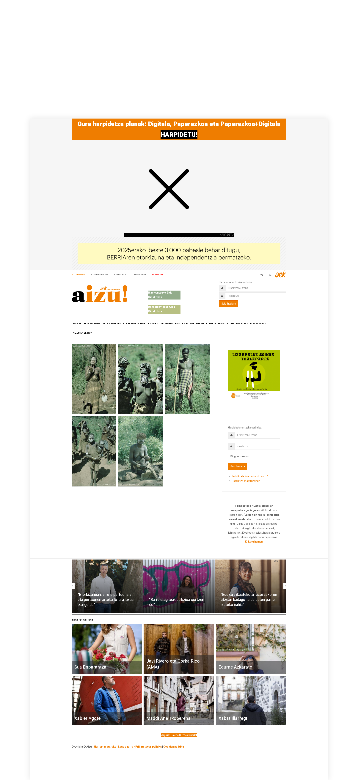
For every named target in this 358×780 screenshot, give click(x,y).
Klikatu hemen (254, 542)
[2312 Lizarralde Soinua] (254, 374)
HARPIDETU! (179, 134)
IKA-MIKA (152, 323)
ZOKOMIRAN (197, 323)
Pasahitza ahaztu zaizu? (246, 481)
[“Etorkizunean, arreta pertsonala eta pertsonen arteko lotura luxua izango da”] (107, 586)
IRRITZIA (223, 323)
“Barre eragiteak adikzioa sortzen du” (176, 602)
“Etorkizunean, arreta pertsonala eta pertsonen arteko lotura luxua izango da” (106, 599)
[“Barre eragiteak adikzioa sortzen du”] (179, 586)
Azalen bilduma (100, 274)
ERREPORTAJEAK (135, 323)
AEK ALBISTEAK (239, 323)
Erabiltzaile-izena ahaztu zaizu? (250, 476)
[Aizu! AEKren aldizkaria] (100, 293)
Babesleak (157, 274)
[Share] (261, 274)
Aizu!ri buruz (121, 274)
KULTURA (180, 323)
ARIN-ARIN (167, 323)
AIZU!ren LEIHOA (82, 333)
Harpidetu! (140, 274)
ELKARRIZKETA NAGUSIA (87, 323)
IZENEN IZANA (258, 323)
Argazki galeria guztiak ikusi (177, 735)
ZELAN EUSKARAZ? (113, 323)
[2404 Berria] (179, 253)
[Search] (270, 274)
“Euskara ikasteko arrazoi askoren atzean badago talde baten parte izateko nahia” (249, 599)
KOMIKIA (211, 323)
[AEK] (280, 274)
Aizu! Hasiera (78, 274)
